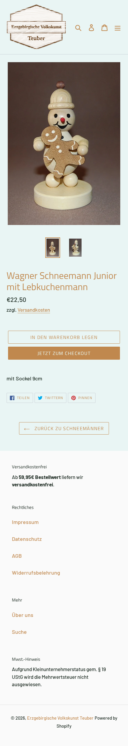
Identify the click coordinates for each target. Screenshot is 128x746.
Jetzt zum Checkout (64, 353)
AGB (17, 555)
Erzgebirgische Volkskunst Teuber (60, 718)
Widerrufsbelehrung (36, 572)
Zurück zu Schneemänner (68, 428)
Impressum (25, 522)
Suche (19, 631)
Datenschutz (27, 539)
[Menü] (117, 27)
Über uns (22, 615)
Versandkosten (34, 310)
